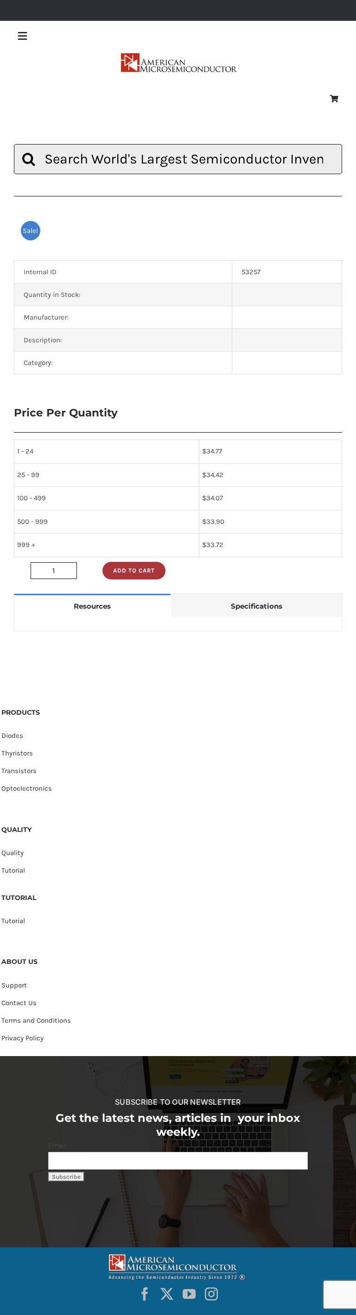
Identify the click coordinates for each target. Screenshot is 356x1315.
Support (14, 985)
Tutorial (13, 870)
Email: (57, 1145)
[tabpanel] (178, 624)
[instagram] (211, 1294)
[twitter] (166, 1294)
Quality (12, 853)
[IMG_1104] (178, 55)
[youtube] (189, 1294)
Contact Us (19, 1003)
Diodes (12, 735)
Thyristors (17, 753)
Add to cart (134, 570)
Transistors (19, 771)
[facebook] (144, 1294)
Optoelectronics (26, 788)
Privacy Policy (22, 1038)
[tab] (92, 605)
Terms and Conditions (36, 1020)
